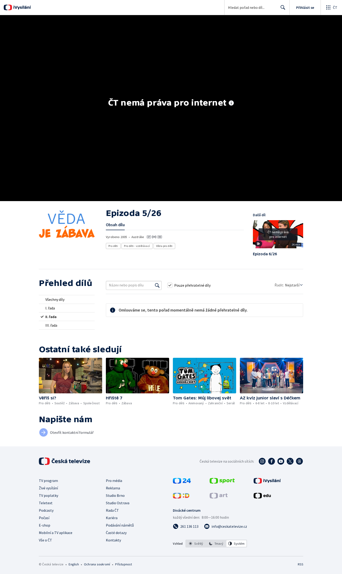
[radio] (67, 299)
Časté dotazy (116, 532)
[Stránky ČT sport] (222, 482)
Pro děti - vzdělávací (137, 246)
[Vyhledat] (157, 285)
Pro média (114, 480)
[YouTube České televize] (281, 461)
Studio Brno (115, 495)
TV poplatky (48, 495)
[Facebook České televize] (271, 461)
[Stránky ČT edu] (262, 497)
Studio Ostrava (117, 503)
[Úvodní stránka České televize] (65, 461)
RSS (300, 564)
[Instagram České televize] (262, 461)
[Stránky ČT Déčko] (181, 497)
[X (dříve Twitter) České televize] (290, 461)
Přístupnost (123, 564)
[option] (196, 543)
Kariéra (111, 517)
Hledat (282, 7)
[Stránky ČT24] (182, 482)
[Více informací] (231, 103)
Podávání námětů (120, 525)
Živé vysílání (48, 488)
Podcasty (46, 510)
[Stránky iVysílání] (267, 482)
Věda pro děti (164, 246)
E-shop (44, 525)
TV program (48, 480)
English (74, 564)
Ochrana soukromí (97, 564)
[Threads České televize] (299, 461)
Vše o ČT (45, 540)
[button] (278, 236)
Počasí (44, 517)
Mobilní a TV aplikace (55, 532)
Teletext (46, 503)
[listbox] (216, 543)
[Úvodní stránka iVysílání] (21, 7)
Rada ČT (112, 510)
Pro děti (113, 246)
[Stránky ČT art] (219, 497)
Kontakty (113, 540)
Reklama (113, 488)
